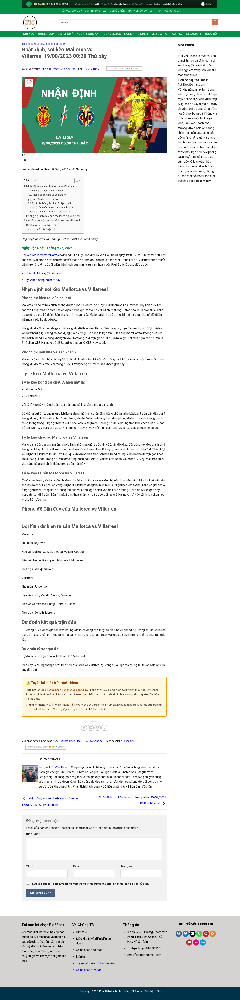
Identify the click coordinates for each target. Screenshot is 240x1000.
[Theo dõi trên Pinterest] (206, 934)
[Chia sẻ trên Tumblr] (104, 728)
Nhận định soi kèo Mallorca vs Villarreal (50, 186)
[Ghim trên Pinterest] (97, 728)
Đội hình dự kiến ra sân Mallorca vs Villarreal (53, 220)
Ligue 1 (143, 33)
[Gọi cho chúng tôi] (199, 934)
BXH (105, 10)
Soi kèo (28, 33)
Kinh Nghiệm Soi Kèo (140, 10)
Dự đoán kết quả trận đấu (42, 225)
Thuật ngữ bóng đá (167, 10)
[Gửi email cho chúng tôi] (192, 934)
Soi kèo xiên (117, 10)
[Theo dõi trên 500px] (203, 942)
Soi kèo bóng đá (55, 44)
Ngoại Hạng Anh (88, 33)
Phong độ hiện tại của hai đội (47, 190)
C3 (181, 33)
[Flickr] (196, 942)
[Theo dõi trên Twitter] (186, 934)
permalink (129, 740)
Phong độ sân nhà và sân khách (49, 194)
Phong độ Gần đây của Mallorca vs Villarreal (53, 216)
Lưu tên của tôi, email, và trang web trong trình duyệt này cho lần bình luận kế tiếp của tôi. (90, 883)
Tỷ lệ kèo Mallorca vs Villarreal (44, 199)
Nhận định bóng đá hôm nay (44, 273)
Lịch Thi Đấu (92, 10)
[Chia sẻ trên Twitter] (84, 728)
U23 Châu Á (66, 33)
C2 (174, 33)
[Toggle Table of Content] (76, 181)
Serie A (156, 33)
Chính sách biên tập (89, 970)
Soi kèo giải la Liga (33, 44)
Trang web (127, 866)
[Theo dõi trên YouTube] (189, 942)
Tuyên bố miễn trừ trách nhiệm (89, 709)
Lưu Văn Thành (91, 69)
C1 (167, 33)
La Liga (129, 33)
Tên (29, 866)
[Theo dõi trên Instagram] (179, 934)
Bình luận (33, 833)
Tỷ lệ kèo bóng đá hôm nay (43, 280)
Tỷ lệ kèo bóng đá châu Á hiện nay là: (52, 203)
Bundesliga (112, 33)
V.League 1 (193, 33)
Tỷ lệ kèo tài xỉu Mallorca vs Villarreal (51, 211)
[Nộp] (215, 22)
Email (77, 866)
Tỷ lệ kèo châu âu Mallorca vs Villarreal (52, 207)
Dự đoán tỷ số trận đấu (44, 229)
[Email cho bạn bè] (91, 728)
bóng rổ (210, 33)
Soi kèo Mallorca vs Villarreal (41, 255)
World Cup (46, 33)
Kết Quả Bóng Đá (71, 10)
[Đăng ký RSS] (213, 934)
